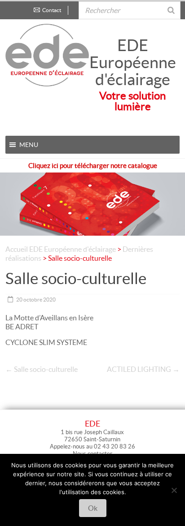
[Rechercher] (171, 6)
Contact (51, 10)
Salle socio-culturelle (41, 369)
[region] (92, 197)
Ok (92, 508)
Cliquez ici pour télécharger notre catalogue (92, 165)
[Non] (173, 490)
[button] (28, 145)
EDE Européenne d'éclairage (132, 62)
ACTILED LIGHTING (143, 369)
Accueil (16, 249)
